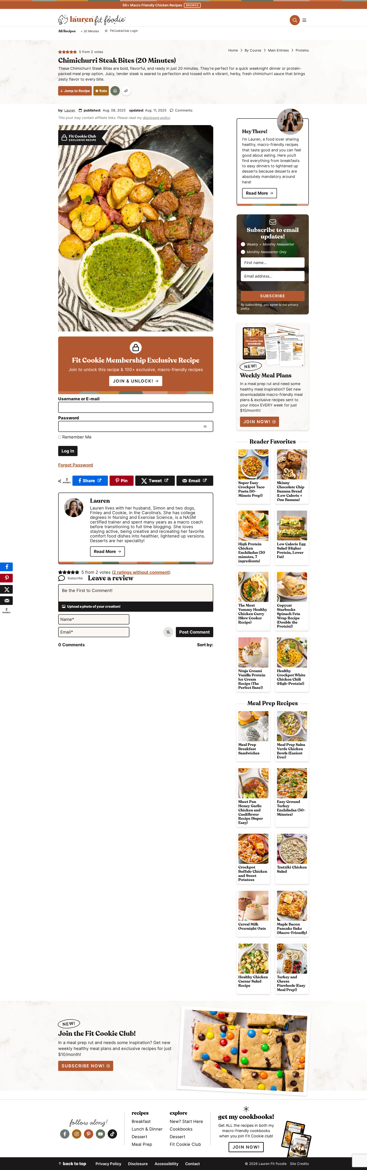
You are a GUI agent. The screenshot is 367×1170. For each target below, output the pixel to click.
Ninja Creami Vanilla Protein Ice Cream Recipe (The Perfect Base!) (251, 679)
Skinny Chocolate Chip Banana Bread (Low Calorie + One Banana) (290, 491)
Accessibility (166, 1164)
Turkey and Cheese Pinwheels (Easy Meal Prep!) (291, 983)
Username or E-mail (79, 398)
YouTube (100, 1134)
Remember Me (76, 437)
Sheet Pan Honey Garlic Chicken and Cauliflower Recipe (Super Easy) (250, 812)
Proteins (302, 50)
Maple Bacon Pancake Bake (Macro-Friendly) (292, 929)
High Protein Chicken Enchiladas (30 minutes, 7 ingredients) (251, 552)
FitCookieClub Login (124, 30)
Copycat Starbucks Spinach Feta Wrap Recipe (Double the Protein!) (288, 616)
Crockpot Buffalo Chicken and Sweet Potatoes (252, 874)
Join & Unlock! (133, 381)
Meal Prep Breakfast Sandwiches (249, 749)
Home (233, 50)
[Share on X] (6, 589)
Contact (192, 1164)
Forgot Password (75, 465)
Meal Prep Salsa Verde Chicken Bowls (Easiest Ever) (291, 751)
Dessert (139, 1136)
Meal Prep (142, 1144)
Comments (183, 110)
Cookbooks (181, 1129)
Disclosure (138, 1164)
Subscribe (272, 296)
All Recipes (67, 31)
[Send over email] (6, 600)
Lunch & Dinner (147, 1129)
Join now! (246, 1147)
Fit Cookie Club (185, 1144)
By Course (253, 50)
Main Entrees (278, 50)
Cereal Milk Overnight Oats (252, 927)
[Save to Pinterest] (6, 578)
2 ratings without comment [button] (141, 572)
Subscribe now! (83, 1065)
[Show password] (205, 426)
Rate (103, 91)
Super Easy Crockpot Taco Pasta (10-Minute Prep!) (251, 489)
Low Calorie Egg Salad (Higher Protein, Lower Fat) (291, 550)
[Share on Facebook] (6, 567)
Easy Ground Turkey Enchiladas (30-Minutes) (291, 808)
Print (115, 90)
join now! (257, 421)
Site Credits (299, 1164)
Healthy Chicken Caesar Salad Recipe (253, 981)
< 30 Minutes (90, 31)
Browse (192, 5)
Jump (77, 91)
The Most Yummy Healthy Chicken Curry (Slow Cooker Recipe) (252, 614)
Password (68, 417)
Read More (105, 551)
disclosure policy (156, 118)
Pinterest (88, 1134)
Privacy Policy (108, 1164)
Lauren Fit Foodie (92, 20)
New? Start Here (186, 1121)
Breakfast (141, 1121)
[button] (60, 51)
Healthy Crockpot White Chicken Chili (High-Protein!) (291, 677)
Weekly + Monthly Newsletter (270, 244)
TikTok (112, 1134)
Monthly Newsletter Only (267, 252)
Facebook (64, 1134)
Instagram (76, 1134)
